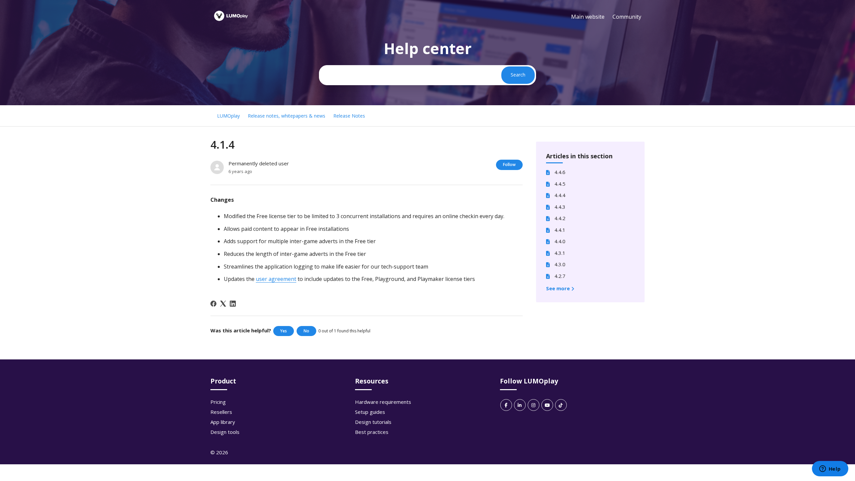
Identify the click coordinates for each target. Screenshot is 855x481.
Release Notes (349, 116)
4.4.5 (559, 183)
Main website (588, 16)
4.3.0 (559, 264)
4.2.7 (559, 276)
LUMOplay (228, 116)
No (306, 331)
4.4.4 (559, 195)
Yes (283, 331)
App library (222, 422)
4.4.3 (559, 206)
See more (558, 288)
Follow (509, 164)
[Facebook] (213, 304)
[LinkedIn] (233, 304)
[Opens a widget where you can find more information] (830, 469)
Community (627, 16)
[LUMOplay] (230, 23)
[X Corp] (223, 304)
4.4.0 (559, 241)
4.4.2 (559, 218)
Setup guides (370, 412)
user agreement (276, 279)
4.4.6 (559, 172)
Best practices (371, 432)
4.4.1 (559, 229)
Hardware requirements (383, 401)
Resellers (221, 412)
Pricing (218, 401)
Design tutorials (373, 422)
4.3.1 (559, 253)
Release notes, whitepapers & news (286, 116)
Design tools (224, 432)
